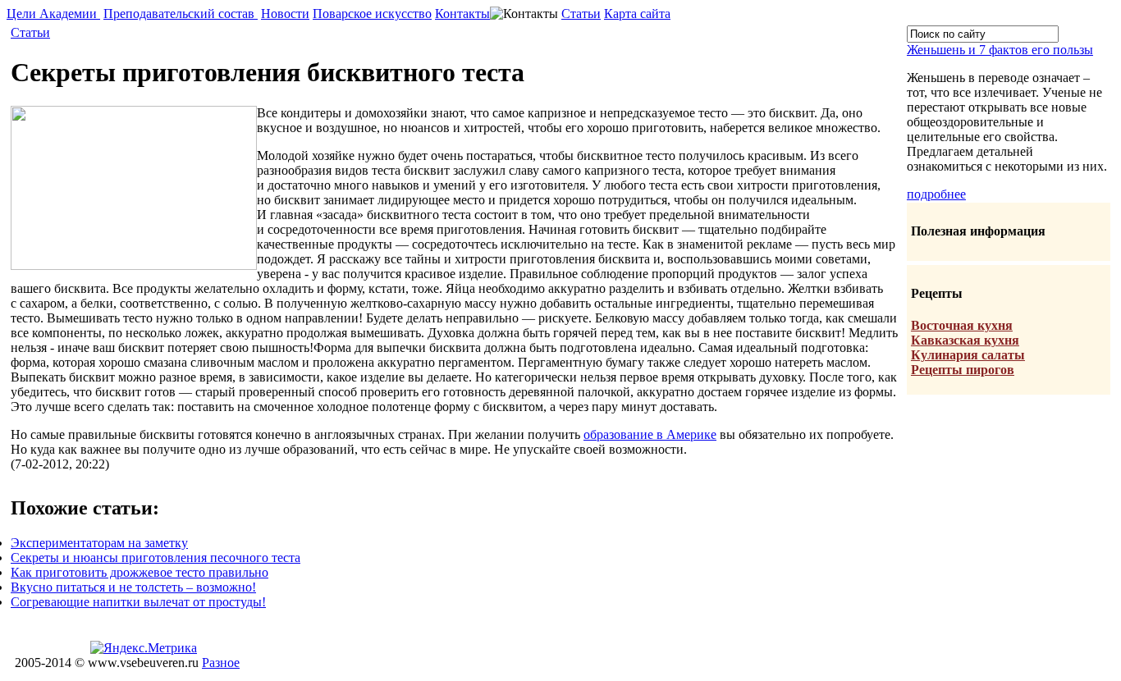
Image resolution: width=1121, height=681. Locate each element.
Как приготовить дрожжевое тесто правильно (139, 572)
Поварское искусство (372, 14)
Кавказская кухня (965, 340)
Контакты (462, 14)
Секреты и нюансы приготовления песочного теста (155, 557)
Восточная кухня (962, 325)
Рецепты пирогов (962, 370)
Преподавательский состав (180, 14)
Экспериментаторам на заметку (99, 543)
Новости (285, 14)
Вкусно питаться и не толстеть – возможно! (133, 587)
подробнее (936, 194)
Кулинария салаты (968, 355)
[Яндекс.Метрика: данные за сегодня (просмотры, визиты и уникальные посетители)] (143, 648)
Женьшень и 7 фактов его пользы (1000, 50)
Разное (221, 663)
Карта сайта (637, 14)
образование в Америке (649, 434)
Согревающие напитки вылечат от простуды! (138, 602)
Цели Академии (53, 14)
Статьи (581, 14)
